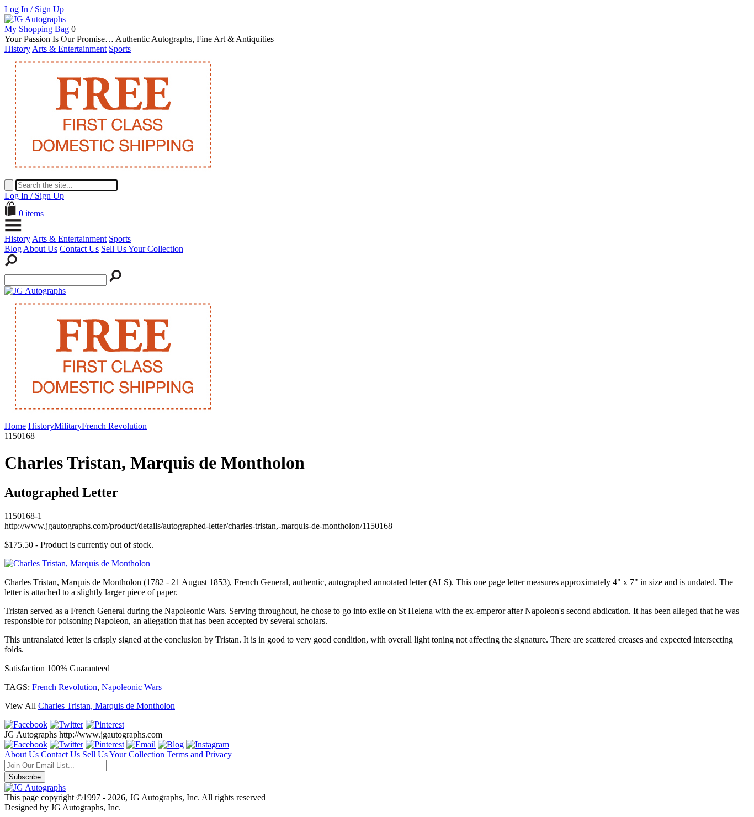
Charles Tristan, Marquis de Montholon (106, 705)
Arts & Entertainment (69, 49)
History (17, 49)
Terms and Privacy (199, 754)
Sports (120, 49)
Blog (13, 248)
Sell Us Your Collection (142, 248)
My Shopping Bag (36, 29)
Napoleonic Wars (132, 687)
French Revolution (64, 687)
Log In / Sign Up (34, 9)
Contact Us (79, 248)
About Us (40, 248)
